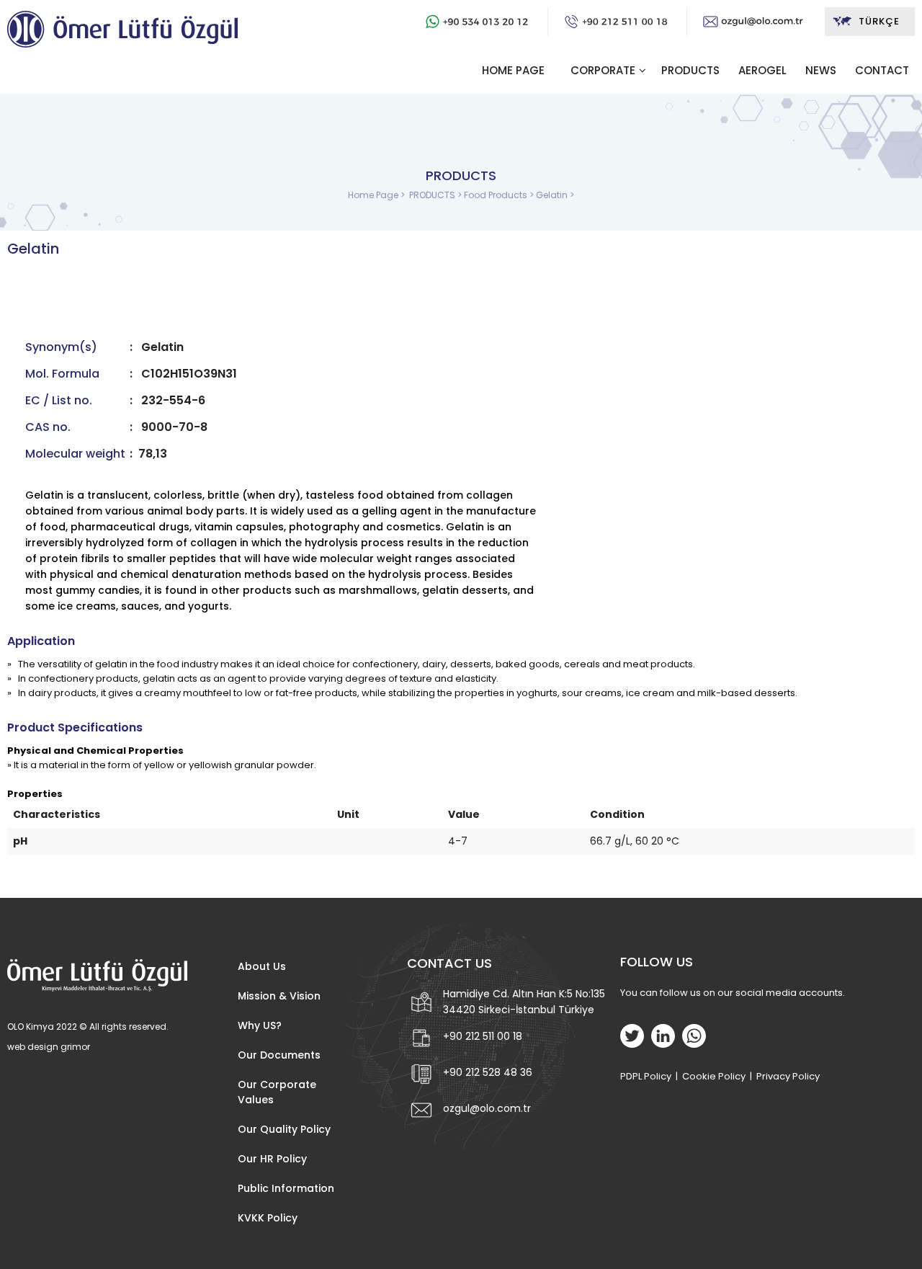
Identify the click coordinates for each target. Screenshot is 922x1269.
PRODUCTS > (436, 195)
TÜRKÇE (879, 21)
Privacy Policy (788, 1076)
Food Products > (500, 195)
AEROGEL (762, 70)
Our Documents (279, 1055)
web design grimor (48, 1047)
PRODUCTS (690, 70)
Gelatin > (555, 195)
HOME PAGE (513, 70)
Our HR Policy (272, 1159)
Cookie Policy (714, 1076)
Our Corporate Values (277, 1092)
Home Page (374, 195)
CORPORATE (602, 70)
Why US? (260, 1025)
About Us (262, 966)
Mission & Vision (279, 996)
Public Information (286, 1188)
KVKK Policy (267, 1218)
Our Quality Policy (284, 1129)
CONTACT (882, 70)
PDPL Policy (645, 1076)
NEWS (820, 70)
